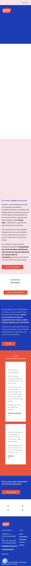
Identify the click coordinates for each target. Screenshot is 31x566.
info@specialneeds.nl (9, 546)
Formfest (13, 564)
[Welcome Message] (5, 560)
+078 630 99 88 (7, 549)
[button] (28, 10)
